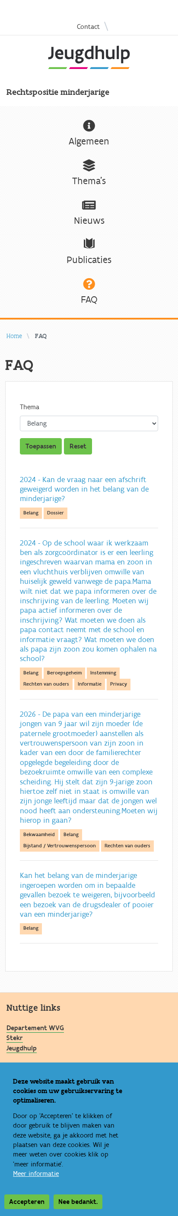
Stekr (14, 1038)
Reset (78, 446)
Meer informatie (36, 1173)
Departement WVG (35, 1028)
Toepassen (40, 446)
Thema (29, 407)
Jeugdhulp (21, 1048)
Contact (88, 26)
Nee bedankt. (78, 1201)
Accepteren (26, 1201)
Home (14, 336)
